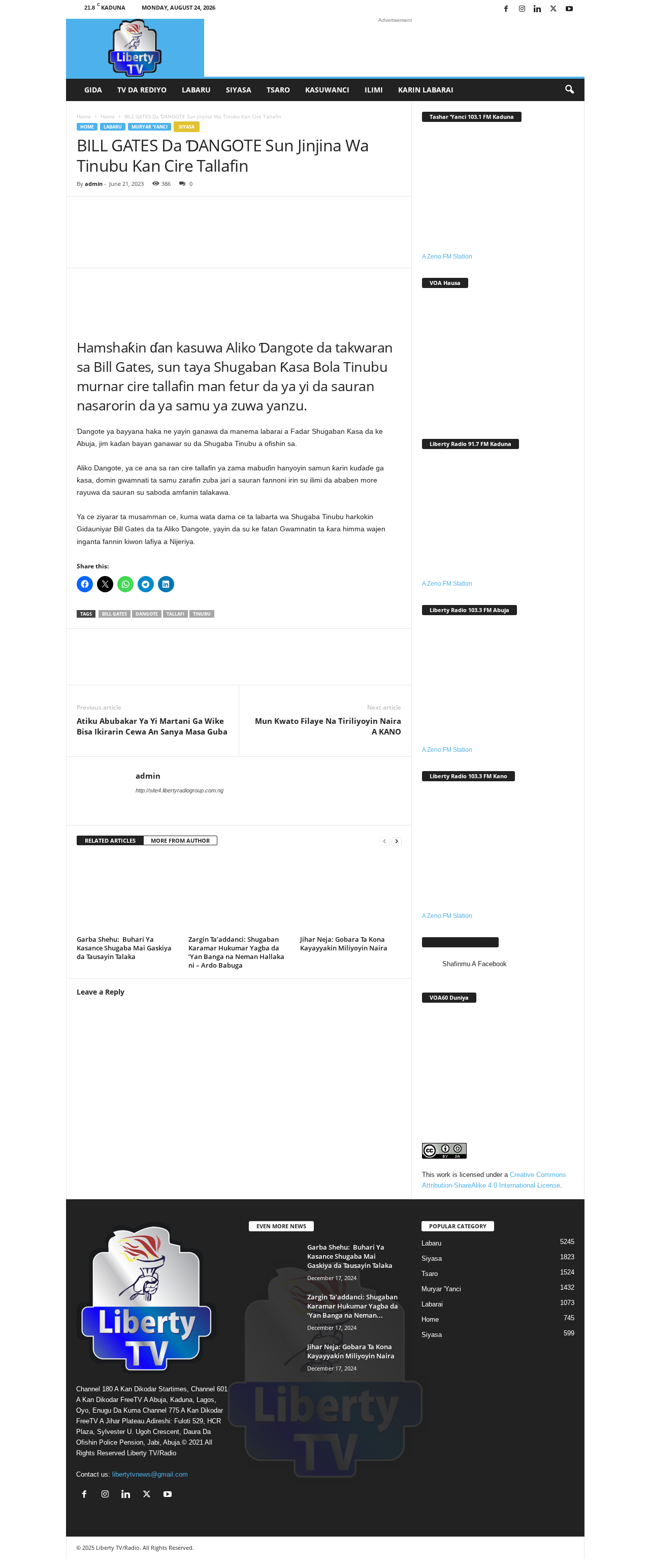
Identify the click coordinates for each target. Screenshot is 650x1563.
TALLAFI (175, 614)
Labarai (432, 1304)
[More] (395, 240)
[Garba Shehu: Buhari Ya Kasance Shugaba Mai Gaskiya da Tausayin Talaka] (127, 894)
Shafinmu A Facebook (460, 942)
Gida (93, 89)
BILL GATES (114, 614)
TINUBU (202, 614)
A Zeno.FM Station (447, 256)
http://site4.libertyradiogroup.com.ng (179, 790)
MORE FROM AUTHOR (180, 840)
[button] (569, 90)
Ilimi (374, 89)
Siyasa (238, 89)
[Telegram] (244, 664)
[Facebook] (506, 9)
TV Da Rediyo (142, 89)
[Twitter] (553, 9)
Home (84, 116)
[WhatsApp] (153, 664)
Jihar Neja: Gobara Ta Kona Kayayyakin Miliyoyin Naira (343, 943)
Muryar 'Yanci (150, 126)
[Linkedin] (538, 9)
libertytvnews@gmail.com (150, 1474)
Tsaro (278, 89)
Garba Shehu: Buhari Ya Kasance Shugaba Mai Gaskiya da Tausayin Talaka (124, 948)
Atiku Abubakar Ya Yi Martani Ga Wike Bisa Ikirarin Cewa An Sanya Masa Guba (152, 726)
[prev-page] (384, 841)
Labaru (196, 89)
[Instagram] (522, 9)
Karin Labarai (425, 89)
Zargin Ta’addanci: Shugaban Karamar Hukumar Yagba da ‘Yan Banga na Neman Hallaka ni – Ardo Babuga (236, 952)
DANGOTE (147, 614)
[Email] (214, 664)
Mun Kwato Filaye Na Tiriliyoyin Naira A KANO (328, 726)
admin (94, 183)
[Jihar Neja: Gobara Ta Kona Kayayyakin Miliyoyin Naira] (351, 894)
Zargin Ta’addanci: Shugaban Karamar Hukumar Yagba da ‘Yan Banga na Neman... (352, 1306)
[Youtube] (569, 9)
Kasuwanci (327, 89)
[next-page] (397, 841)
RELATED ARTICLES (110, 840)
